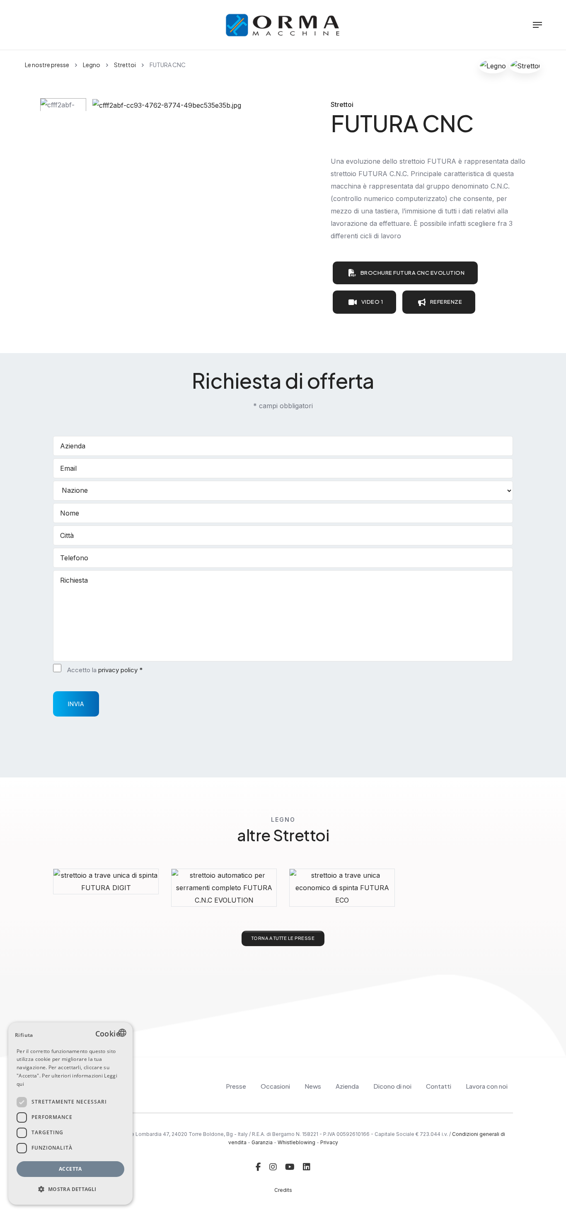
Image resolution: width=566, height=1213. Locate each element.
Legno (91, 64)
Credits (283, 1190)
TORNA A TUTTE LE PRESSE (283, 938)
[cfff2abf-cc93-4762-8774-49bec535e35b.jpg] (166, 104)
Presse (236, 1086)
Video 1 (372, 301)
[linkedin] (306, 1167)
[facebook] (258, 1167)
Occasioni (275, 1086)
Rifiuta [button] (24, 1035)
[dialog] (70, 1113)
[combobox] (122, 1033)
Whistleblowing (296, 1142)
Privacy (329, 1142)
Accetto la (105, 670)
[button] (70, 1189)
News (313, 1086)
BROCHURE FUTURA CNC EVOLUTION (412, 272)
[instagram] (273, 1167)
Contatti (438, 1086)
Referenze (446, 301)
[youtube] (290, 1167)
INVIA (76, 703)
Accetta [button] (70, 1168)
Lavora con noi (487, 1086)
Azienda (347, 1086)
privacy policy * (120, 670)
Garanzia (262, 1142)
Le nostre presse (47, 64)
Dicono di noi (392, 1086)
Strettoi (125, 64)
